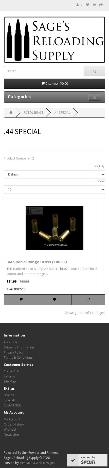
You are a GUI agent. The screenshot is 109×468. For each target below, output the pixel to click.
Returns (9, 376)
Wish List (10, 429)
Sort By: (99, 166)
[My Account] (79, 5)
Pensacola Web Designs (37, 463)
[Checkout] (101, 5)
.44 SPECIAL (62, 112)
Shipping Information (19, 347)
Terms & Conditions (18, 357)
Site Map (10, 381)
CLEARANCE (12, 405)
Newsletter (11, 434)
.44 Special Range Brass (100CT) (37, 261)
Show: (101, 181)
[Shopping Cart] (94, 5)
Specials (9, 400)
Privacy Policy (13, 352)
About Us (10, 342)
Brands (9, 395)
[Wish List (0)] (87, 5)
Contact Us (12, 371)
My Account (12, 419)
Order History (14, 424)
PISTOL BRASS (33, 112)
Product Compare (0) (19, 158)
